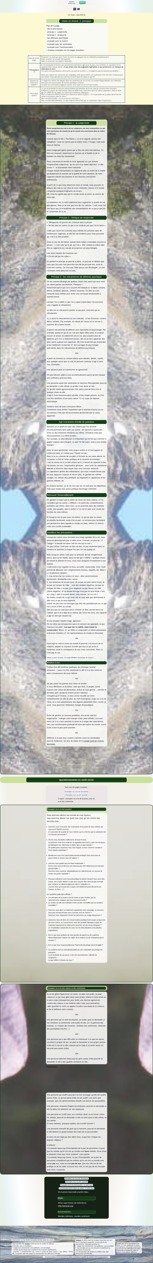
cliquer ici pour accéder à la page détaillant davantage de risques (70, 657)
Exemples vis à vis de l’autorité (76, 795)
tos (82, 2)
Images (78, 1240)
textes (27, 1244)
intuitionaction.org (71, 2)
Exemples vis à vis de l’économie (76, 792)
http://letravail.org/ (65, 1206)
